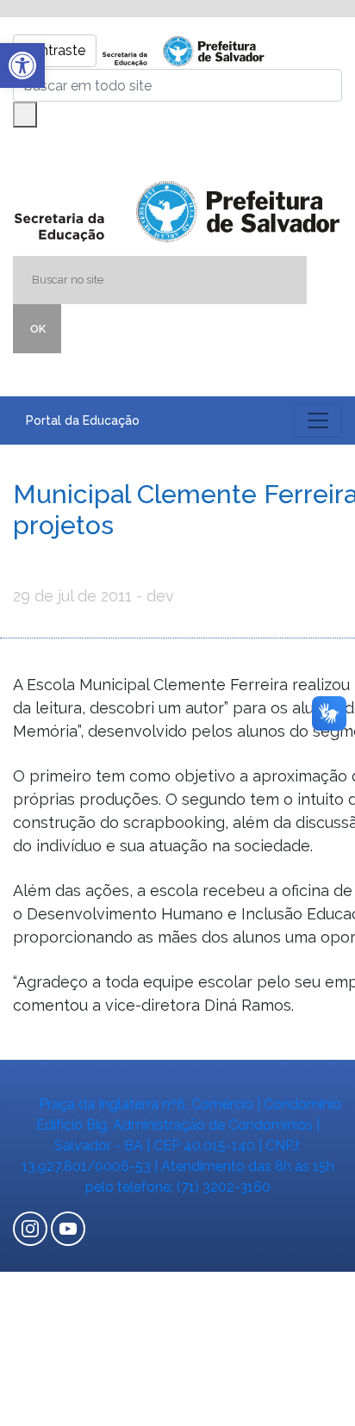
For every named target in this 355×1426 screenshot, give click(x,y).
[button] (22, 65)
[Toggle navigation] (318, 420)
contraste (54, 50)
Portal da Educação (83, 420)
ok (38, 328)
